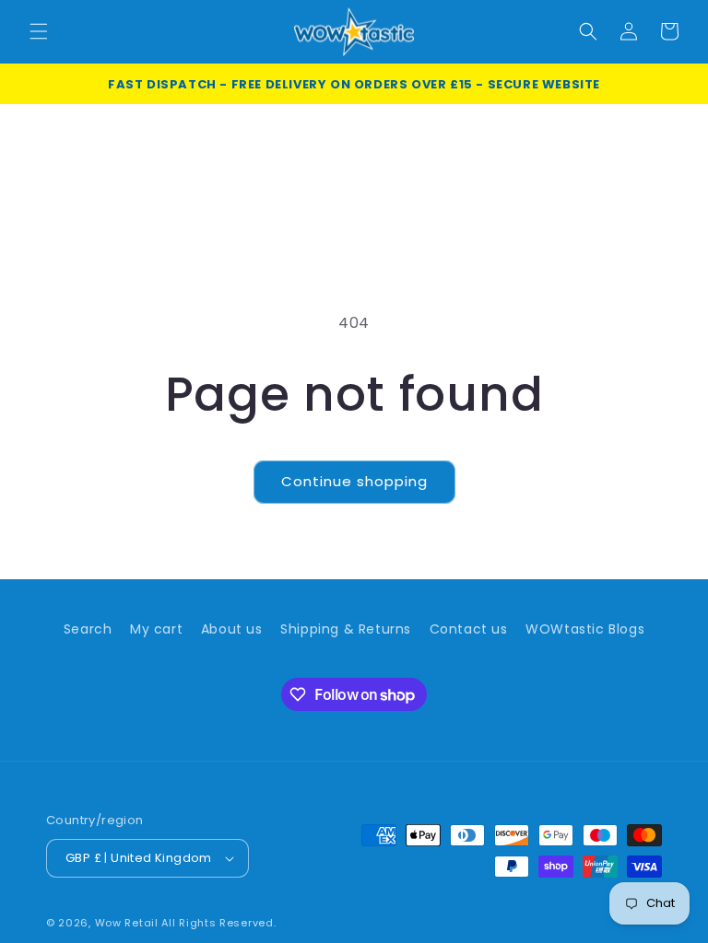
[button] (38, 31)
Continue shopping (354, 481)
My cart (156, 629)
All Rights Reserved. (218, 922)
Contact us (469, 629)
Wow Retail (127, 922)
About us (232, 629)
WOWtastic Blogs (584, 629)
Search (88, 629)
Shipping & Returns (345, 629)
